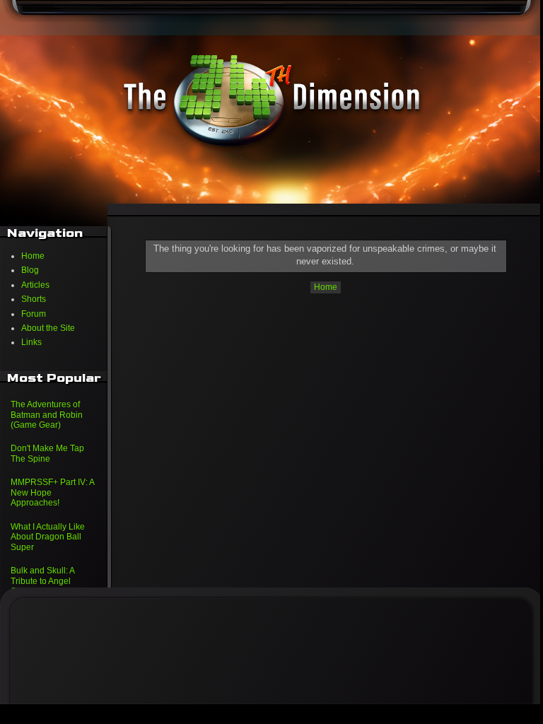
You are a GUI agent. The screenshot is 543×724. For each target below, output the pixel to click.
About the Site (48, 328)
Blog (30, 270)
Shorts (33, 299)
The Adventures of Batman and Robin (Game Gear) (47, 414)
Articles (35, 285)
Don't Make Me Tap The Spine (47, 453)
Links (31, 342)
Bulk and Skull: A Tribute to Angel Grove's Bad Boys (44, 581)
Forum (33, 314)
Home (325, 287)
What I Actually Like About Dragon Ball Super (48, 537)
